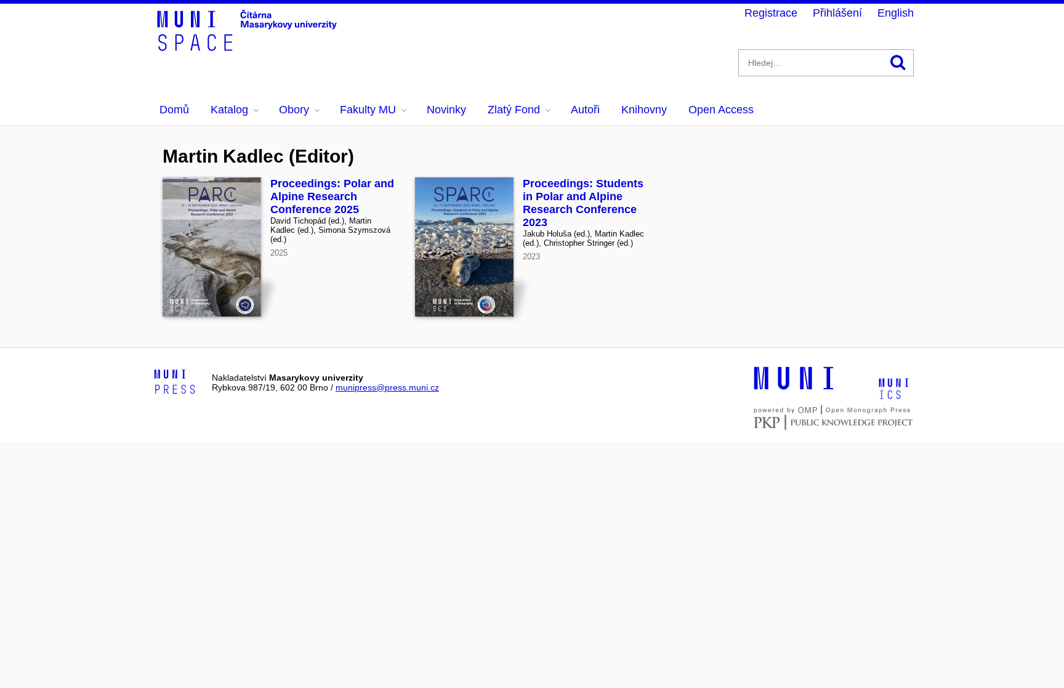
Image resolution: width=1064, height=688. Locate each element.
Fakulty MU (368, 109)
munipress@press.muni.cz (387, 387)
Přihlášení (837, 13)
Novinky (446, 109)
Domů (174, 109)
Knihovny (644, 109)
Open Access (721, 109)
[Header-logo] (248, 47)
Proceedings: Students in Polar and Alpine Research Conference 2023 (583, 203)
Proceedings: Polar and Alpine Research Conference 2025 (332, 196)
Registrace (770, 13)
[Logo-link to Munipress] (175, 382)
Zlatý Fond (514, 109)
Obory (294, 109)
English (895, 13)
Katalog (229, 109)
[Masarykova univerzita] (794, 388)
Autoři (585, 109)
